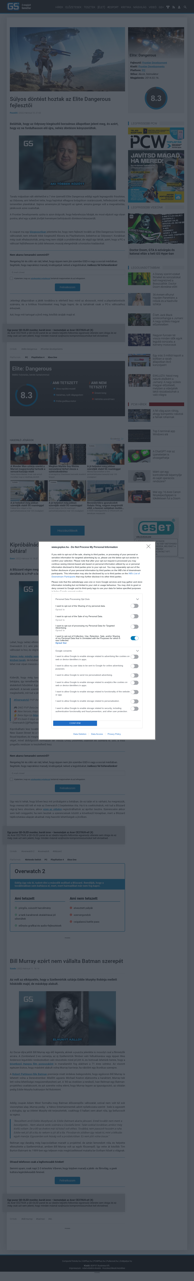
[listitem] (97, 599)
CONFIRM (75, 723)
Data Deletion (79, 734)
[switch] (135, 606)
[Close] (149, 547)
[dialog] (97, 640)
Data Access (97, 734)
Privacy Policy (114, 734)
